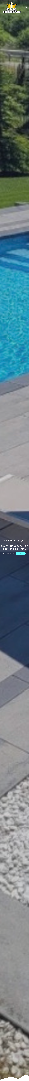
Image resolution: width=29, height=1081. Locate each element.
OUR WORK (20, 553)
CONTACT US (9, 553)
